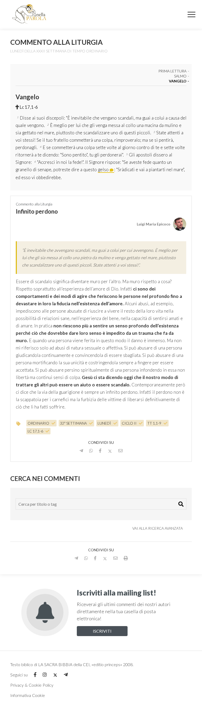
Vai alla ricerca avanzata (158, 528)
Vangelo (177, 81)
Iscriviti (102, 630)
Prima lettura (172, 71)
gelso (103, 169)
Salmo (180, 76)
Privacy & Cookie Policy (31, 684)
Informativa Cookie (27, 695)
